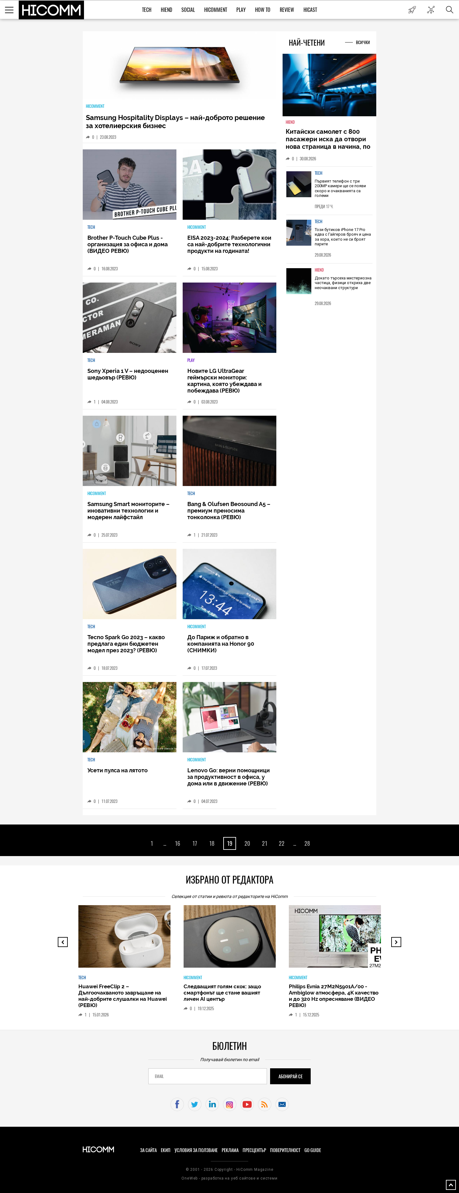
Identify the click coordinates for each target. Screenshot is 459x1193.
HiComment (215, 10)
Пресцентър (254, 1150)
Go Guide (312, 1150)
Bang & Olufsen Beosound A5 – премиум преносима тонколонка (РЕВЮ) (228, 510)
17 (194, 843)
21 (264, 843)
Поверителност (285, 1150)
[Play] (229, 318)
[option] (124, 964)
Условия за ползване (196, 1150)
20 (247, 843)
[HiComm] (51, 10)
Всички (363, 42)
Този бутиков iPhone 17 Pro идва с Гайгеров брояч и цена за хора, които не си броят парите (343, 237)
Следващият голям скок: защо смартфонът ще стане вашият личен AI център (222, 992)
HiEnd (166, 10)
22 (281, 843)
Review (287, 10)
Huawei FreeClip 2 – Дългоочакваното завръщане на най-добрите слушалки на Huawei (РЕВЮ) (122, 995)
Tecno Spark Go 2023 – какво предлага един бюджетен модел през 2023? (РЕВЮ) (126, 644)
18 (212, 843)
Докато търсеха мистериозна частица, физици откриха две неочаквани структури (343, 283)
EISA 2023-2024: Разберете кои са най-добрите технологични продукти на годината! (229, 244)
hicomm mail (282, 1104)
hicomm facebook (177, 1104)
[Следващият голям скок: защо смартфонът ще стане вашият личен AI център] (235, 939)
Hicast (310, 10)
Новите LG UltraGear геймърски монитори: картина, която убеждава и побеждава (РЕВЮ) (224, 381)
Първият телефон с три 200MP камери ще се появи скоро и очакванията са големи (340, 188)
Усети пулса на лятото (117, 770)
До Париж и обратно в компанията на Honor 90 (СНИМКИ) (220, 644)
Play (241, 10)
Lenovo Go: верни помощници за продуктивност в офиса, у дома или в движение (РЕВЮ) (228, 777)
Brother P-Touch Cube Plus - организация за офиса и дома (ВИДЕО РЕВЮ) (127, 244)
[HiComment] (229, 184)
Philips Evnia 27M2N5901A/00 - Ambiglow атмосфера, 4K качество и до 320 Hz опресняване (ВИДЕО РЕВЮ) (333, 995)
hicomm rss (264, 1104)
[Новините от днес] (412, 10)
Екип (165, 1150)
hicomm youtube (247, 1104)
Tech (146, 10)
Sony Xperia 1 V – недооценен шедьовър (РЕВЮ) (127, 374)
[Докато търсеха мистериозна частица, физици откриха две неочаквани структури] (298, 281)
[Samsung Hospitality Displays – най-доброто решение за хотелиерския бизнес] (179, 65)
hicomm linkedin (212, 1104)
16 (177, 843)
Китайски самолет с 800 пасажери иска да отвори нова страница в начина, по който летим (328, 143)
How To (262, 10)
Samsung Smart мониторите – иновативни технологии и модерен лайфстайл (128, 510)
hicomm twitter (194, 1104)
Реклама (230, 1150)
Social (188, 10)
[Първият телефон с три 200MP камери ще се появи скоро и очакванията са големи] (298, 184)
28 (307, 843)
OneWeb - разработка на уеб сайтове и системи (229, 1178)
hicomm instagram (229, 1104)
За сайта (148, 1150)
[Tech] (129, 184)
